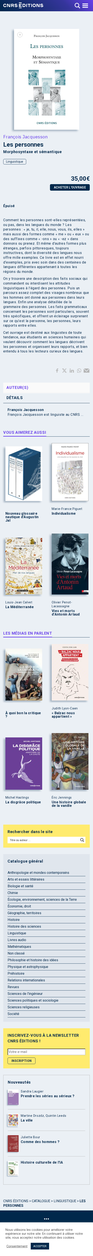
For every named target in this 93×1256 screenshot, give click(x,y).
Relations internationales (26, 980)
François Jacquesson (25, 137)
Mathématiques (19, 947)
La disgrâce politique (23, 802)
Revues (13, 987)
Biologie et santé (20, 886)
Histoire (14, 920)
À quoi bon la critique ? (23, 714)
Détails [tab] (14, 397)
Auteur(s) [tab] (17, 387)
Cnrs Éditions (15, 1201)
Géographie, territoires (24, 913)
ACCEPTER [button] (39, 1246)
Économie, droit (19, 906)
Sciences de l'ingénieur (25, 994)
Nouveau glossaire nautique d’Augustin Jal (22, 517)
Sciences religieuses (24, 1007)
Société (13, 1014)
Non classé (16, 953)
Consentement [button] (16, 1246)
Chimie (13, 893)
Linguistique (14, 161)
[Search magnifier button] (82, 840)
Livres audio (17, 940)
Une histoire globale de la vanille (69, 804)
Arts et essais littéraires (26, 879)
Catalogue (41, 1201)
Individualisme (64, 513)
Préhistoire (16, 973)
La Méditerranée (19, 607)
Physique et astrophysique (28, 967)
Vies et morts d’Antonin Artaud (66, 612)
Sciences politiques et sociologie (33, 1000)
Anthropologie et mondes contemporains (38, 873)
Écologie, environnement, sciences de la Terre (42, 899)
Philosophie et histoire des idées (33, 960)
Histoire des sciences (24, 926)
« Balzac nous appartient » (63, 714)
